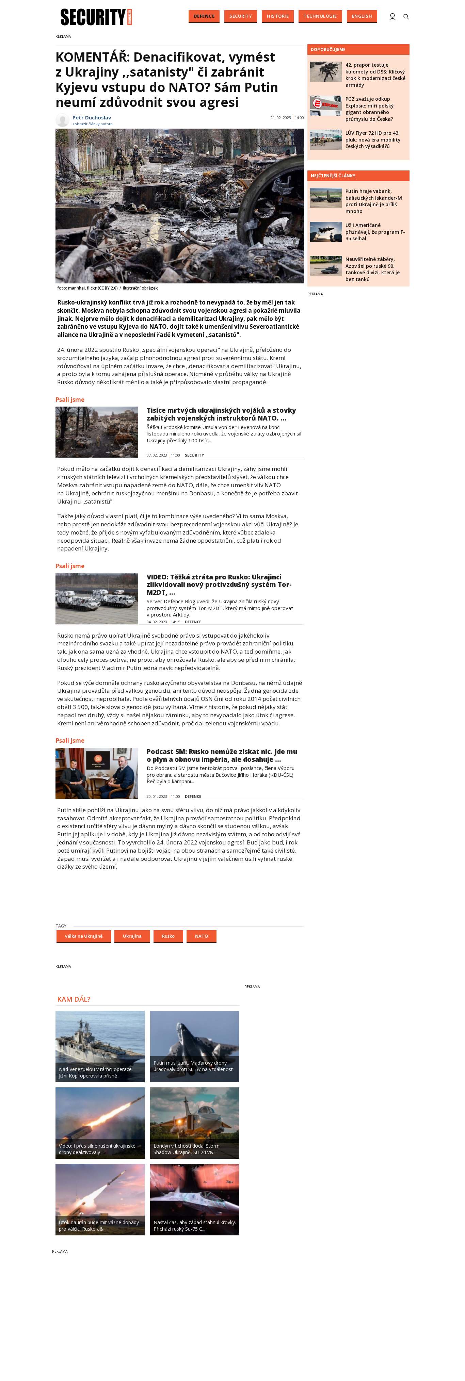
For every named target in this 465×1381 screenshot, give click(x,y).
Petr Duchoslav (92, 117)
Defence (204, 16)
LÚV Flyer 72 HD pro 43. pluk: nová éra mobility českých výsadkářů (373, 139)
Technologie (320, 16)
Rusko (168, 936)
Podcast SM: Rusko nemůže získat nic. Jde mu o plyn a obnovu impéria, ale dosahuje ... (222, 755)
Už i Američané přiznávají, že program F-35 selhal (375, 232)
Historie (278, 16)
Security (240, 16)
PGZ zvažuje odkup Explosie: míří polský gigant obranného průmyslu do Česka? (370, 109)
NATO (201, 936)
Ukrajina (132, 936)
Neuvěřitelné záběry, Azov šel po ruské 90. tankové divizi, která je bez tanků (373, 269)
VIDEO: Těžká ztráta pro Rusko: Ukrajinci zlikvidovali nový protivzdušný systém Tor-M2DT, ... (219, 585)
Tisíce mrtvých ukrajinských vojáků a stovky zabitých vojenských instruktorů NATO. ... (221, 414)
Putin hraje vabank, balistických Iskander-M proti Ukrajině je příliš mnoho (374, 201)
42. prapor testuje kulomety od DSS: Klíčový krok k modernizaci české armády (375, 75)
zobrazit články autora (93, 123)
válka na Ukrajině (83, 936)
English (362, 16)
